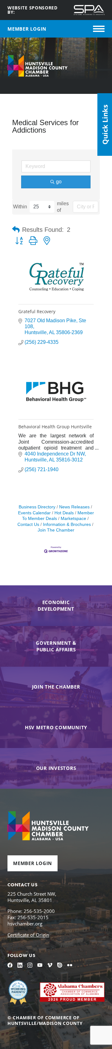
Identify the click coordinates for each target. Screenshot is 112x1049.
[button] (16, 229)
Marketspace (73, 518)
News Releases (74, 507)
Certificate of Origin (28, 935)
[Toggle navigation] (99, 29)
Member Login (32, 863)
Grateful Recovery (36, 311)
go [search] (59, 181)
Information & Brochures (67, 524)
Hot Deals (64, 513)
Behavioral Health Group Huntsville (55, 427)
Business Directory (37, 507)
